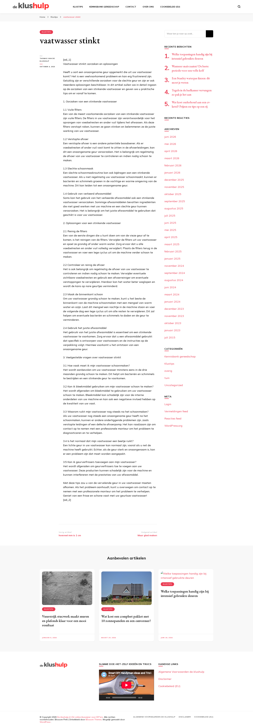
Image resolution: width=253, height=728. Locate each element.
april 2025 (170, 237)
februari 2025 (173, 251)
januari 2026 (172, 172)
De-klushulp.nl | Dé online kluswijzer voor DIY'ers (80, 717)
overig (168, 370)
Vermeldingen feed (176, 411)
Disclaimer (164, 679)
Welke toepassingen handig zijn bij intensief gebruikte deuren (185, 593)
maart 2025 (171, 244)
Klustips (78, 6)
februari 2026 (173, 165)
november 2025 (174, 187)
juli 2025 (169, 215)
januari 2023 (172, 330)
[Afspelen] (102, 697)
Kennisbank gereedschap (104, 6)
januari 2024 (172, 301)
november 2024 (174, 265)
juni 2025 (170, 222)
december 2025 (174, 179)
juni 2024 (170, 287)
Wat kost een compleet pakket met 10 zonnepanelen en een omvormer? (126, 618)
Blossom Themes (94, 719)
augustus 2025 (173, 208)
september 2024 (174, 273)
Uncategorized (173, 385)
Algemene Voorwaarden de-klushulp (181, 671)
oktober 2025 (172, 194)
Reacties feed (172, 418)
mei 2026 (170, 144)
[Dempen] (145, 697)
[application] (126, 685)
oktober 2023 (172, 323)
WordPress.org (173, 425)
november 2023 (174, 316)
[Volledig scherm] (150, 697)
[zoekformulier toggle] (239, 6)
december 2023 (174, 308)
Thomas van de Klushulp (47, 59)
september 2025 (174, 201)
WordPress (45, 722)
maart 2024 (171, 294)
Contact (130, 6)
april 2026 (170, 151)
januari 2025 (172, 258)
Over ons (148, 6)
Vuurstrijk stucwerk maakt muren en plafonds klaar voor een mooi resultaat (65, 620)
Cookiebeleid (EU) (170, 6)
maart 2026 (171, 158)
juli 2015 (169, 337)
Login (167, 404)
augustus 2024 (173, 280)
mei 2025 (170, 230)
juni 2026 (170, 136)
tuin (167, 378)
